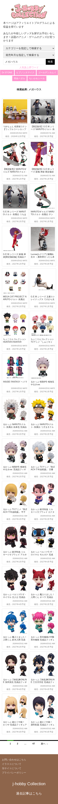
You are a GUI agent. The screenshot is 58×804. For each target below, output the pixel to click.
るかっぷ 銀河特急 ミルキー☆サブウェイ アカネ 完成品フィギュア (15, 555)
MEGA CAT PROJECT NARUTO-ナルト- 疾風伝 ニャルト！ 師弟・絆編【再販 (14, 300)
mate (25, 133)
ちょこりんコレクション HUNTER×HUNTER (14, 340)
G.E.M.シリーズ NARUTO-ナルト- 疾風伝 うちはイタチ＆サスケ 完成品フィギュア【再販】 (15, 215)
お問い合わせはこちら (14, 759)
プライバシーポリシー (14, 772)
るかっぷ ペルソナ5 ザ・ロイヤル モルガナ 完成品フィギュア (42, 555)
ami (53, 133)
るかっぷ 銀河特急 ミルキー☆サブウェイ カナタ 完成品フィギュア (42, 512)
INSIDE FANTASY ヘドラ (15, 382)
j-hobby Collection (29, 783)
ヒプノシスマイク (25, 72)
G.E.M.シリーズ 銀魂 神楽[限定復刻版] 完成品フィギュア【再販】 (14, 257)
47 (33, 743)
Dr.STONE (7, 72)
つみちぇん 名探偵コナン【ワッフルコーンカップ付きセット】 (15, 129)
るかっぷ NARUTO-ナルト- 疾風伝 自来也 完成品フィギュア (15, 427)
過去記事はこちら (29, 793)
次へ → (44, 743)
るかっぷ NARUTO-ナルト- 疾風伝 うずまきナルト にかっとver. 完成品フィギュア (42, 428)
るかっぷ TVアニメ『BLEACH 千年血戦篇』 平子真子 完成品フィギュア (15, 512)
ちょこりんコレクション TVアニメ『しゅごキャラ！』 (42, 342)
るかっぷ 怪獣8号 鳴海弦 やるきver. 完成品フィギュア (14, 470)
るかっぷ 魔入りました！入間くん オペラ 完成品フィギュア (42, 597)
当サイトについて (11, 768)
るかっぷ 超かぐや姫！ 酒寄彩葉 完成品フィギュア (42, 725)
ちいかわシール (37, 78)
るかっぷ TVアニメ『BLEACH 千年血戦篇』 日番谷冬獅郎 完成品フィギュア (43, 471)
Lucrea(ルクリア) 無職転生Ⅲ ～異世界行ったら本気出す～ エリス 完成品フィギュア (42, 258)
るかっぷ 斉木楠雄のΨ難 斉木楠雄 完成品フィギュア (42, 640)
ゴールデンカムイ (47, 72)
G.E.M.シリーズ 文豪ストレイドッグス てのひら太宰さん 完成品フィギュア (43, 299)
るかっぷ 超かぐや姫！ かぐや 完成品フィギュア (15, 723)
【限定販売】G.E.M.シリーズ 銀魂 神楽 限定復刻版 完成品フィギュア (42, 172)
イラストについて (11, 764)
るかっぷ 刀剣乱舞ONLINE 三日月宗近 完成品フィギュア (42, 682)
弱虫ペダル (19, 78)
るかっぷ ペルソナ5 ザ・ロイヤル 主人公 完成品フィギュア (14, 597)
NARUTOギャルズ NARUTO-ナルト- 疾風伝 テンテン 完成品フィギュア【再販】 (42, 215)
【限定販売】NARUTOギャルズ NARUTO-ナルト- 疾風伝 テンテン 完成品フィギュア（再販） (14, 173)
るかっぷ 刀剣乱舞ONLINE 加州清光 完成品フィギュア (15, 682)
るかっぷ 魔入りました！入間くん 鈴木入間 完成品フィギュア (15, 640)
